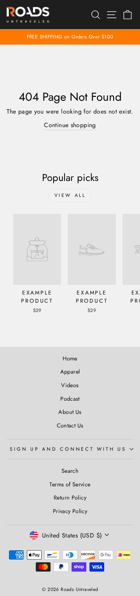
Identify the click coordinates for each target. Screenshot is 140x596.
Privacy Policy (70, 511)
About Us (69, 412)
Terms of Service (69, 484)
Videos (70, 385)
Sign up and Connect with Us (68, 449)
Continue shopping (70, 125)
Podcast (70, 399)
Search (70, 471)
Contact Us (70, 425)
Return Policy (70, 497)
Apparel (70, 372)
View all (70, 195)
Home (70, 358)
